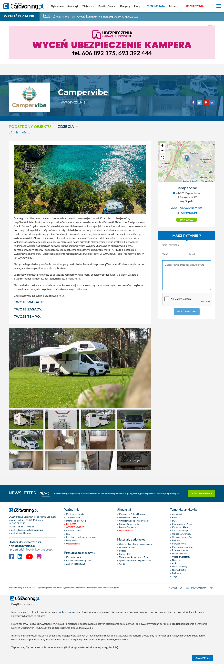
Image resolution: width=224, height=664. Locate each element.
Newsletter (71, 540)
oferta (26, 132)
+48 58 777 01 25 (25, 526)
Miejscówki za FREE (128, 517)
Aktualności (177, 514)
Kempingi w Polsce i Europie (132, 514)
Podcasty (176, 573)
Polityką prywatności (77, 647)
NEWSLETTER (22, 492)
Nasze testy (177, 560)
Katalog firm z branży (129, 524)
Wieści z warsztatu (181, 556)
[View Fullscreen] (162, 157)
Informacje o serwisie (76, 520)
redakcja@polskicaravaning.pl (29, 530)
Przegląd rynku (179, 543)
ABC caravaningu (180, 530)
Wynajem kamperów (182, 537)
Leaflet (186, 180)
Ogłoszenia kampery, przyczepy (134, 520)
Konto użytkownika (75, 514)
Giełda (122, 563)
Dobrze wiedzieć (180, 553)
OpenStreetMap (198, 180)
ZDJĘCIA (68, 127)
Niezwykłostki (179, 570)
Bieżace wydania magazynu (79, 560)
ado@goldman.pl (23, 533)
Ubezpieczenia (73, 543)
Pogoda (122, 550)
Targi (174, 576)
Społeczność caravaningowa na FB (135, 560)
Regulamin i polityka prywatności (81, 537)
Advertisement (75, 527)
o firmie (13, 132)
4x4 (174, 563)
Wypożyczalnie (19, 16)
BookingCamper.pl (127, 527)
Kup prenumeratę (74, 557)
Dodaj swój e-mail (201, 493)
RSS (68, 534)
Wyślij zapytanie (187, 311)
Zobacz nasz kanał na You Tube (133, 557)
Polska (175, 517)
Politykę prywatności (69, 611)
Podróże (176, 540)
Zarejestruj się (73, 517)
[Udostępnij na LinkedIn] (212, 102)
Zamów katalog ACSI (76, 563)
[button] (175, 6)
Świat (174, 520)
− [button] (162, 150)
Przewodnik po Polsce (182, 524)
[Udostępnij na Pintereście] (206, 102)
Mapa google (186, 220)
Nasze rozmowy (179, 566)
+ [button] (162, 145)
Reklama (71, 524)
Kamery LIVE (125, 554)
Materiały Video (126, 547)
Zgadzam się (202, 658)
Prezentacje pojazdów (182, 547)
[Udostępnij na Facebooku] (193, 102)
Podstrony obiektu (30, 127)
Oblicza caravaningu (181, 534)
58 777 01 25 (18, 523)
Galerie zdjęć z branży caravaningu (135, 544)
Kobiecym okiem (180, 527)
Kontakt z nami (73, 530)
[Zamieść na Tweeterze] (199, 102)
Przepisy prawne (180, 550)
